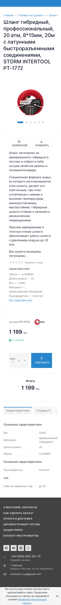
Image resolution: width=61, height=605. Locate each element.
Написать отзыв (34, 262)
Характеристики (17, 410)
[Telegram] (21, 548)
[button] (20, 122)
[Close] (56, 596)
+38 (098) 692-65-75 (25, 556)
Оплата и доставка (18, 518)
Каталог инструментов (21, 535)
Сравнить (42, 145)
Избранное (20, 145)
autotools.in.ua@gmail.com (25, 574)
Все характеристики (20, 300)
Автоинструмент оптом (21, 524)
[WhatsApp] (28, 548)
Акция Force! (13, 530)
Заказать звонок (20, 560)
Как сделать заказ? (18, 513)
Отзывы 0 (43, 410)
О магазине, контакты (20, 507)
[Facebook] (6, 548)
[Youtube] (14, 548)
